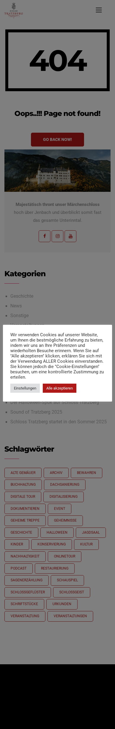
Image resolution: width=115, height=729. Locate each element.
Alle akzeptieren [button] (59, 388)
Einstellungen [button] (25, 388)
